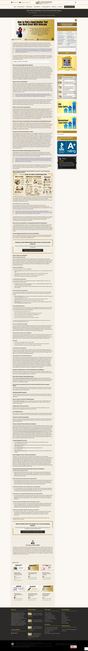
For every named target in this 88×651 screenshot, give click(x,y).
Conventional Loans (65, 617)
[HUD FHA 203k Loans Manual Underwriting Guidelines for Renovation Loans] (60, 87)
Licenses (60, 643)
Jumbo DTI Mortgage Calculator (50, 618)
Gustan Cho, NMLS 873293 (32, 577)
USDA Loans (64, 615)
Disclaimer (57, 643)
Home (15, 6)
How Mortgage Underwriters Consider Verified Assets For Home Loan (69, 84)
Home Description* (61, 39)
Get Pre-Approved (48, 612)
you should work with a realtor (29, 196)
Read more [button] (61, 167)
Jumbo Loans (64, 621)
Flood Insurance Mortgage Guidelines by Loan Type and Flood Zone (69, 79)
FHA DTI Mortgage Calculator (50, 615)
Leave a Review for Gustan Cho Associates (52, 633)
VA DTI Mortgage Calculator (50, 617)
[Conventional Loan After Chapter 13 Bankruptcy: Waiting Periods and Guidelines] (60, 92)
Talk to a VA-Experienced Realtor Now (32, 250)
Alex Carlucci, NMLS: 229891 (33, 545)
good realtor (30, 55)
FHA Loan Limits (47, 620)
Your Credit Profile (70, 39)
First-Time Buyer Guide (49, 630)
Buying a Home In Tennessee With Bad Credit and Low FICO (18, 573)
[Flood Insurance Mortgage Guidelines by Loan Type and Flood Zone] (60, 78)
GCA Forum (64, 630)
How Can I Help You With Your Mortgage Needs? (67, 46)
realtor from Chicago (23, 127)
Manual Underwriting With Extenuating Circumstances (46, 594)
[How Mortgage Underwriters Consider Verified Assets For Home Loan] (60, 83)
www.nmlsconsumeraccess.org (71, 644)
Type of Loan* (70, 36)
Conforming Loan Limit (49, 621)
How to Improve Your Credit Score (51, 629)
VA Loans (63, 614)
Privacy (63, 643)
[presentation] (18, 567)
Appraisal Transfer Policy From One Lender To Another (46, 573)
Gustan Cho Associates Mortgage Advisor (69, 629)
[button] (76, 163)
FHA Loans (63, 612)
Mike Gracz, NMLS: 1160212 (18, 598)
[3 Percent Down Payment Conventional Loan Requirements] (60, 97)
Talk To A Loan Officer (69, 6)
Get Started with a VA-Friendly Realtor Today (33, 531)
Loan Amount (60, 42)
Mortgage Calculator (67, 25)
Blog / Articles (47, 632)
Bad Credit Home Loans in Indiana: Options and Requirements (32, 594)
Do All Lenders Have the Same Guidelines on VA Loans (32, 573)
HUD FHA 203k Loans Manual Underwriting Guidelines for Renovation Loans (67, 88)
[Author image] (14, 576)
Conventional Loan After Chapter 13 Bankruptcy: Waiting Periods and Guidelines (69, 93)
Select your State (61, 36)
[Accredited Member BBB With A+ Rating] (67, 148)
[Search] (76, 20)
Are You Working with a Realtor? (71, 43)
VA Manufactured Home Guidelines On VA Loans (18, 594)
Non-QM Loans (64, 618)
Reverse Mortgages (65, 622)
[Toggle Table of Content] (50, 62)
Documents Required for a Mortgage (51, 627)
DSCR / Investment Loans (66, 620)
